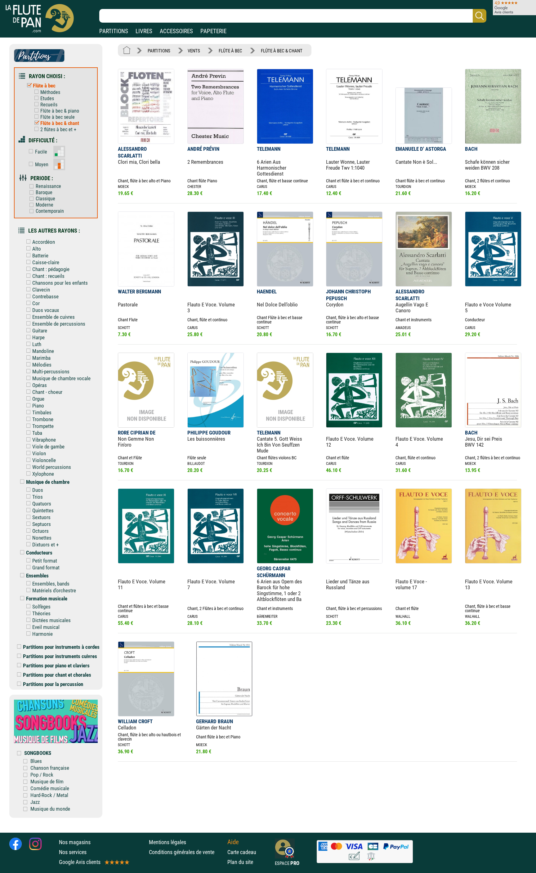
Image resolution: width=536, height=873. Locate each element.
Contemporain (50, 211)
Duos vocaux (45, 310)
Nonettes (41, 538)
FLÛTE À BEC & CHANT (281, 51)
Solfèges (41, 607)
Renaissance (48, 186)
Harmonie (42, 634)
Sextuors (41, 517)
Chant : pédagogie (50, 269)
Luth (36, 344)
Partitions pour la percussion (53, 684)
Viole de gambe (48, 446)
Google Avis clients (79, 862)
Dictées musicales (51, 620)
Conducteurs (39, 553)
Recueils (48, 105)
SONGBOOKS (37, 753)
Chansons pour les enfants (60, 283)
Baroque (44, 192)
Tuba (37, 433)
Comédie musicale (49, 788)
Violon (39, 453)
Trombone (42, 419)
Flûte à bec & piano (59, 111)
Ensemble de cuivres (53, 317)
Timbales (41, 412)
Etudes (47, 98)
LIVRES (144, 31)
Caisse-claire (45, 262)
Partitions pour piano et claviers (56, 665)
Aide (233, 842)
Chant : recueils (48, 276)
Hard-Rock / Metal (49, 795)
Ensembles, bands (50, 584)
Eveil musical (46, 627)
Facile (41, 152)
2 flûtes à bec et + (58, 129)
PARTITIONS (113, 31)
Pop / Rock (41, 775)
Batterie (40, 255)
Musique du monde (50, 809)
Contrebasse (45, 296)
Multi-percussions (50, 371)
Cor (36, 303)
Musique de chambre (47, 482)
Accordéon (43, 242)
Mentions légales (167, 842)
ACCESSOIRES (176, 31)
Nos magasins (75, 842)
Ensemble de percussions (58, 324)
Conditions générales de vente (186, 852)
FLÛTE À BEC (230, 51)
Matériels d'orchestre (54, 590)
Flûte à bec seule (57, 117)
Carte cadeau (241, 852)
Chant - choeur (47, 392)
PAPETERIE (213, 31)
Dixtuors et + (45, 544)
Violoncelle (44, 460)
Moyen (41, 164)
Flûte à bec (44, 85)
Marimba (41, 358)
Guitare (39, 330)
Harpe (38, 337)
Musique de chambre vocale (61, 378)
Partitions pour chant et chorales (57, 675)
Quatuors (41, 504)
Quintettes (43, 510)
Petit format (44, 561)
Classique (45, 199)
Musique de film (47, 781)
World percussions (51, 467)
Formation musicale (46, 598)
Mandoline (43, 351)
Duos (37, 490)
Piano (38, 406)
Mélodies (41, 365)
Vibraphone (44, 440)
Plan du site (240, 862)
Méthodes (50, 92)
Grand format (46, 567)
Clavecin (41, 290)
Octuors (40, 531)
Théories (41, 613)
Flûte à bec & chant (59, 123)
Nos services (73, 852)
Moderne (44, 205)
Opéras (39, 385)
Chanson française (49, 768)
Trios (37, 497)
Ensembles (37, 575)
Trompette (43, 426)
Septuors (41, 524)
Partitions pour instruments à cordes (61, 647)
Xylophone (43, 474)
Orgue (38, 399)
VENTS (194, 51)
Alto (36, 249)
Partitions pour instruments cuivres (60, 656)
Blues (36, 761)
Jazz (35, 802)
